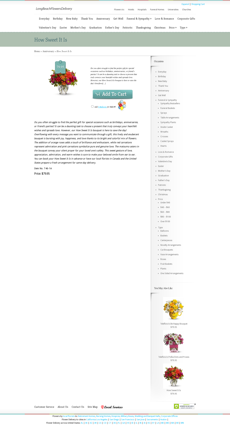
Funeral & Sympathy (139, 18)
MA (172, 423)
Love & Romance (164, 18)
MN (182, 423)
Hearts (163, 146)
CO (105, 423)
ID (132, 423)
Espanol (185, 4)
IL (136, 423)
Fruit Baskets (166, 264)
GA (123, 423)
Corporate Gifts (186, 18)
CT (110, 423)
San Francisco (127, 419)
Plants (163, 269)
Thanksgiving (143, 27)
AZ (91, 423)
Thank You (87, 18)
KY (153, 423)
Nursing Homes (103, 416)
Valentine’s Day (47, 27)
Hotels (131, 9)
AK (86, 423)
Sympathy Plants (168, 122)
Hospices (115, 416)
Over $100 (165, 221)
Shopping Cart (198, 4)
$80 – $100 (165, 217)
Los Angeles (101, 419)
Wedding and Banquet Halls (147, 416)
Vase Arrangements (169, 254)
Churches (186, 9)
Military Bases (127, 416)
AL (82, 423)
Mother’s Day (78, 27)
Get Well (118, 18)
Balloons (164, 231)
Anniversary (103, 18)
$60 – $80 (165, 212)
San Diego (114, 419)
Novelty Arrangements (170, 245)
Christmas (160, 27)
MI (177, 423)
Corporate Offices (169, 416)
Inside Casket (166, 127)
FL (119, 423)
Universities (173, 9)
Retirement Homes (86, 416)
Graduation (95, 27)
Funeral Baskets (167, 108)
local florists (69, 416)
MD (167, 423)
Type (183, 27)
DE (114, 423)
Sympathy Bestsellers (170, 103)
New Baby (72, 18)
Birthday (58, 18)
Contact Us (78, 407)
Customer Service (44, 407)
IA (144, 423)
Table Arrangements (169, 117)
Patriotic (128, 27)
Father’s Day (112, 27)
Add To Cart (114, 94)
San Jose (140, 419)
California (90, 419)
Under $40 (165, 202)
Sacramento (152, 419)
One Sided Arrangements (171, 273)
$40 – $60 (165, 207)
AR (95, 423)
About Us (63, 407)
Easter (63, 27)
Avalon (163, 419)
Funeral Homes (157, 9)
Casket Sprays (167, 141)
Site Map (93, 407)
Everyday (44, 18)
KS (149, 423)
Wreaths (164, 132)
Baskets (164, 235)
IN (140, 423)
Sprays (163, 113)
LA (158, 423)
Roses (163, 259)
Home (37, 51)
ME (162, 423)
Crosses (164, 136)
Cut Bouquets (166, 250)
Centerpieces (166, 240)
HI (128, 423)
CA (100, 423)
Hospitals (142, 9)
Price (172, 27)
